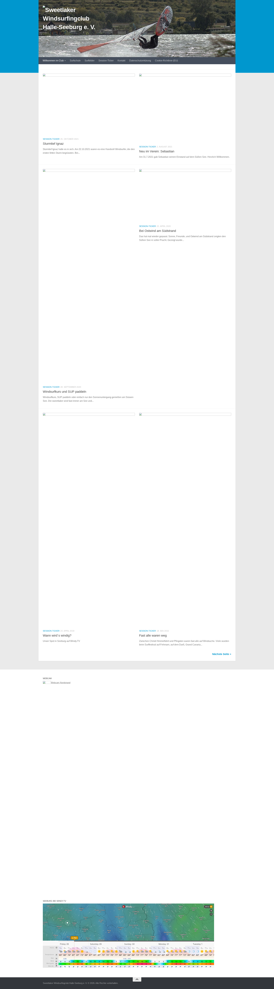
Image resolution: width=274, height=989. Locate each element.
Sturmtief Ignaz (53, 143)
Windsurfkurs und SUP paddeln (64, 391)
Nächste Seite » (221, 654)
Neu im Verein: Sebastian (156, 151)
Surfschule (75, 60)
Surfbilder (89, 60)
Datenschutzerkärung (140, 60)
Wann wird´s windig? (57, 635)
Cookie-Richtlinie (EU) (166, 60)
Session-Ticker (106, 60)
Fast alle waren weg (153, 635)
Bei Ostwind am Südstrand (157, 231)
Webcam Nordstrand (60, 682)
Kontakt (121, 60)
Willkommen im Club (53, 60)
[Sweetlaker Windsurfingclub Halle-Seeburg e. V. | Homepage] (73, 20)
